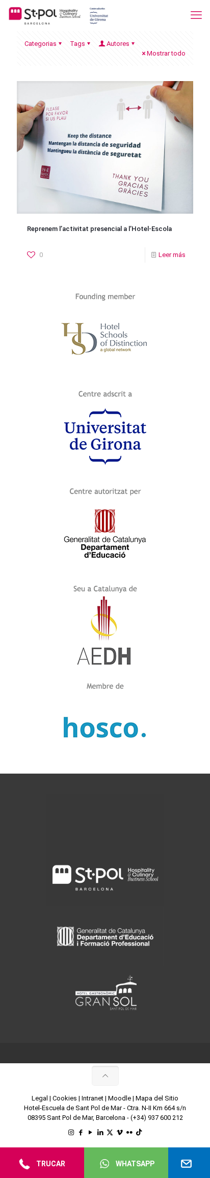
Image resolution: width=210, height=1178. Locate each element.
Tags (77, 43)
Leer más (172, 255)
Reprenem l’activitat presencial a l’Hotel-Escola (99, 229)
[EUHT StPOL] (59, 15)
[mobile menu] (196, 15)
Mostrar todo (166, 53)
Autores (118, 43)
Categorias (40, 43)
